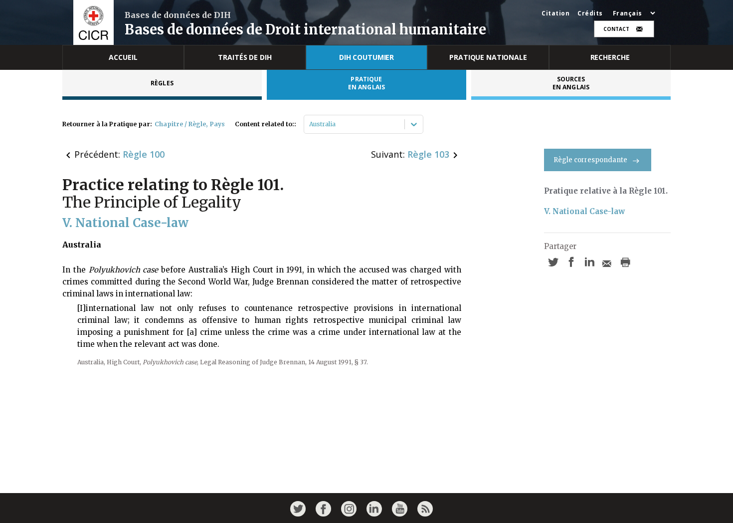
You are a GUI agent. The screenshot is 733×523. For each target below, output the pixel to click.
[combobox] (310, 124)
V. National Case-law (584, 211)
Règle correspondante (590, 160)
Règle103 (428, 154)
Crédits (590, 13)
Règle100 (144, 154)
